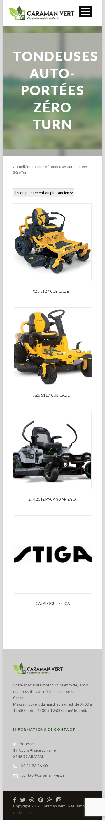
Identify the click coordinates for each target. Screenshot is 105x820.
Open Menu (85, 11)
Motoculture (37, 166)
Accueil (19, 166)
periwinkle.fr (23, 812)
